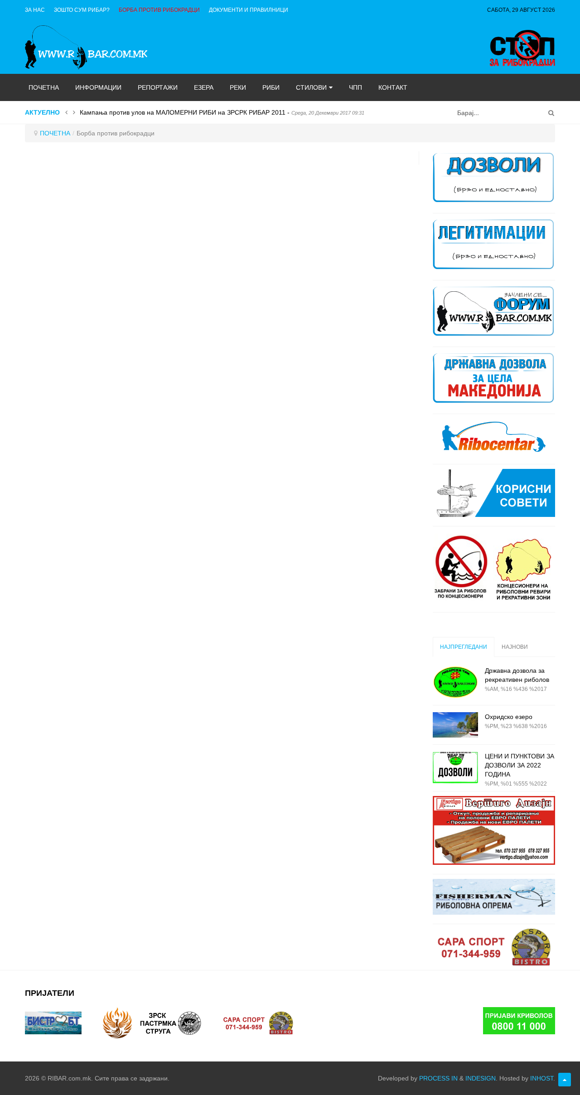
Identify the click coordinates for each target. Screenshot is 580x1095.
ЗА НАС (35, 10)
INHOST (541, 1078)
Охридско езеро (508, 716)
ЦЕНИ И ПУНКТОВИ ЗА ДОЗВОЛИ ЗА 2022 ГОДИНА (519, 765)
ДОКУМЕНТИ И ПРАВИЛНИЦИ (248, 10)
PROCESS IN (438, 1078)
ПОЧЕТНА (55, 133)
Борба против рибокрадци (159, 10)
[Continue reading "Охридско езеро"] (455, 725)
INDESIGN (480, 1078)
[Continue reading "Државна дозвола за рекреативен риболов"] (455, 682)
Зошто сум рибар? (82, 10)
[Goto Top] (564, 1079)
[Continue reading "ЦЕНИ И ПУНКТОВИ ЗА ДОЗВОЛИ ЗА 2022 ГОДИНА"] (455, 768)
